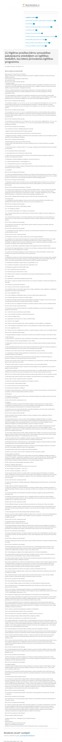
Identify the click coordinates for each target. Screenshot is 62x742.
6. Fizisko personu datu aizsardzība (33, 33)
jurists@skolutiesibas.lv (27, 736)
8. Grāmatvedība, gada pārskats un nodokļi (35, 39)
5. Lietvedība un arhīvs (31, 30)
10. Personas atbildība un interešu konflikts (35, 45)
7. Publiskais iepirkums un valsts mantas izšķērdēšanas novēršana (40, 36)
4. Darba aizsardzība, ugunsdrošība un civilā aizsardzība (38, 27)
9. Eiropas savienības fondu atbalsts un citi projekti (37, 42)
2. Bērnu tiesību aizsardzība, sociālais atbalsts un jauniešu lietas (40, 20)
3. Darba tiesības (29, 23)
